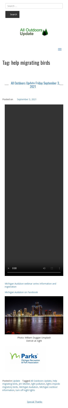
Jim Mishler (24, 383)
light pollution (38, 383)
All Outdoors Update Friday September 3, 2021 (35, 85)
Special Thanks (34, 401)
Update (16, 380)
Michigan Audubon (28, 386)
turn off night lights (25, 390)
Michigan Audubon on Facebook (21, 292)
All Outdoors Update (41, 380)
